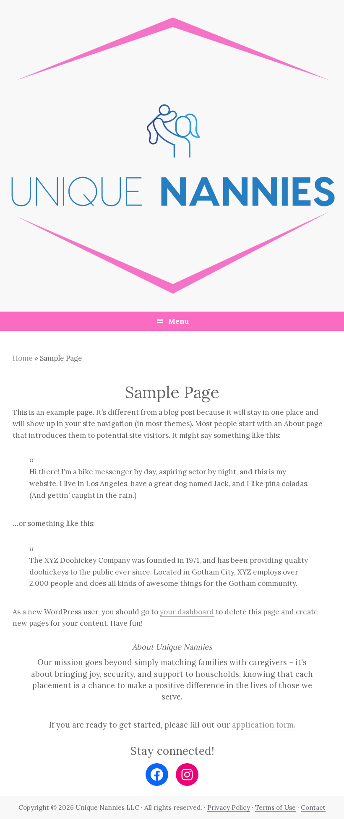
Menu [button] (178, 321)
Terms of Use (275, 807)
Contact (313, 807)
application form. (263, 725)
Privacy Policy (228, 807)
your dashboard (187, 611)
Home (23, 358)
